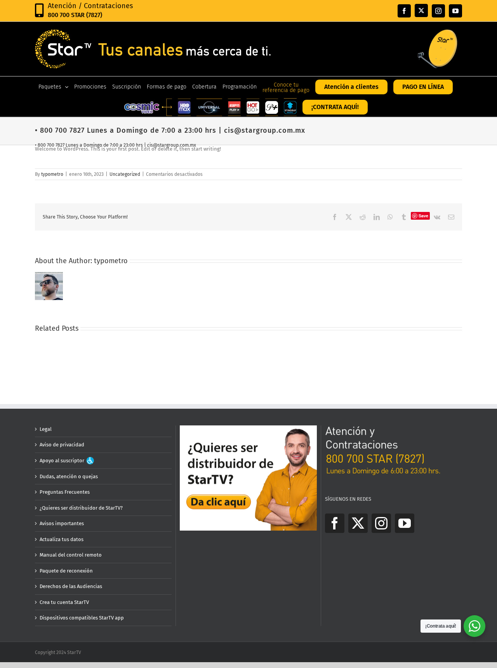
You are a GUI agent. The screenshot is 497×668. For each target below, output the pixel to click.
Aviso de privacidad (62, 445)
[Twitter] (358, 523)
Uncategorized (124, 174)
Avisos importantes (62, 523)
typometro (52, 174)
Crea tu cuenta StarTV (64, 602)
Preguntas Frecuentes (65, 492)
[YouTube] (404, 523)
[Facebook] (334, 523)
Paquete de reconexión (66, 571)
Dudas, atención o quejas (69, 476)
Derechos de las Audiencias (71, 586)
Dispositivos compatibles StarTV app (82, 618)
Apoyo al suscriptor (62, 460)
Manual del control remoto (71, 555)
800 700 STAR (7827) (75, 15)
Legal (46, 429)
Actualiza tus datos (61, 539)
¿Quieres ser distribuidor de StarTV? (81, 508)
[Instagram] (381, 523)
